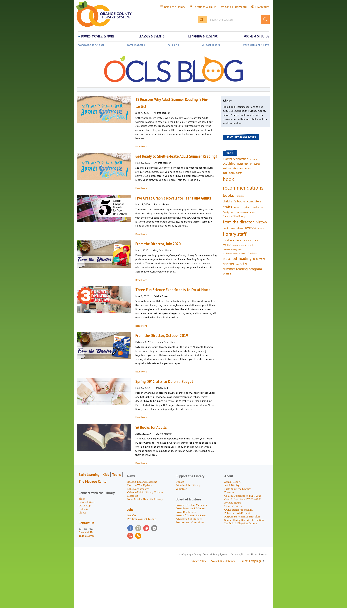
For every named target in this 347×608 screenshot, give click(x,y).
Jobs (130, 509)
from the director (238, 222)
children (239, 196)
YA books (227, 273)
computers (254, 201)
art (251, 163)
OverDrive (252, 253)
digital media (250, 207)
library (261, 228)
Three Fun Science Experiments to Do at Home (173, 289)
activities (229, 163)
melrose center (251, 240)
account (254, 159)
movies (235, 245)
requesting (259, 259)
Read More (141, 146)
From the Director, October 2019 (161, 335)
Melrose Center (211, 45)
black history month (232, 172)
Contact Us (86, 523)
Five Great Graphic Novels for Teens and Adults (173, 198)
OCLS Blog (173, 45)
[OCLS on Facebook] (130, 528)
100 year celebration (235, 159)
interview (250, 228)
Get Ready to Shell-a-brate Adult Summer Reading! (176, 156)
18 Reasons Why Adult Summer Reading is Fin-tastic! (171, 103)
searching (241, 263)
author (257, 163)
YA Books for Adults (151, 427)
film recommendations (245, 212)
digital (236, 207)
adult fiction (242, 163)
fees (232, 212)
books (228, 195)
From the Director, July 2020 (158, 244)
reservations (228, 263)
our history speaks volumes (234, 253)
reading (245, 258)
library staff (235, 234)
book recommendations (243, 183)
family (226, 212)
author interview (233, 168)
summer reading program (242, 269)
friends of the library (234, 216)
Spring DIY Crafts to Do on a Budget (164, 381)
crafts (227, 206)
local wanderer (233, 240)
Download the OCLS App (91, 45)
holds (226, 228)
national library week (233, 249)
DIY (263, 207)
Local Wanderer (136, 45)
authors (248, 168)
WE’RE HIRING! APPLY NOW (256, 45)
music (244, 245)
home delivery (237, 228)
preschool (230, 258)
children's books (234, 201)
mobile (227, 245)
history (261, 222)
